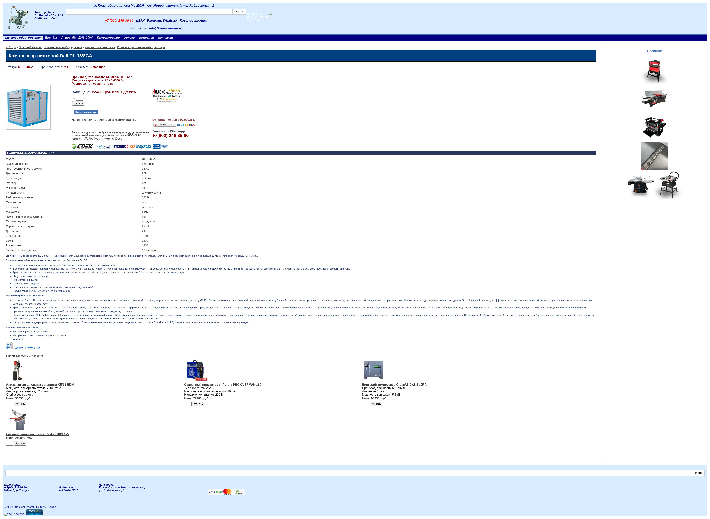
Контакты (166, 37)
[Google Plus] (194, 125)
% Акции (11, 47)
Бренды (51, 37)
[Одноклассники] (186, 125)
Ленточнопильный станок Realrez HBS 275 (37, 434)
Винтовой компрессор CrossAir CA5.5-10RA (394, 384)
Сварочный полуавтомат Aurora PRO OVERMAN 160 (222, 384)
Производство (108, 37)
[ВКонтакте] (178, 125)
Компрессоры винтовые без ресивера (141, 47)
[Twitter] (182, 125)
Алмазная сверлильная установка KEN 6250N (40, 384)
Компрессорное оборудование (63, 47)
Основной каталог (30, 47)
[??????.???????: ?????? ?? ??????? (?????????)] (14, 514)
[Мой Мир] (190, 125)
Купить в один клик (85, 112)
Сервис (52, 507)
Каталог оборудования (23, 37)
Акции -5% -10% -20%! (77, 37)
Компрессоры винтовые (100, 47)
